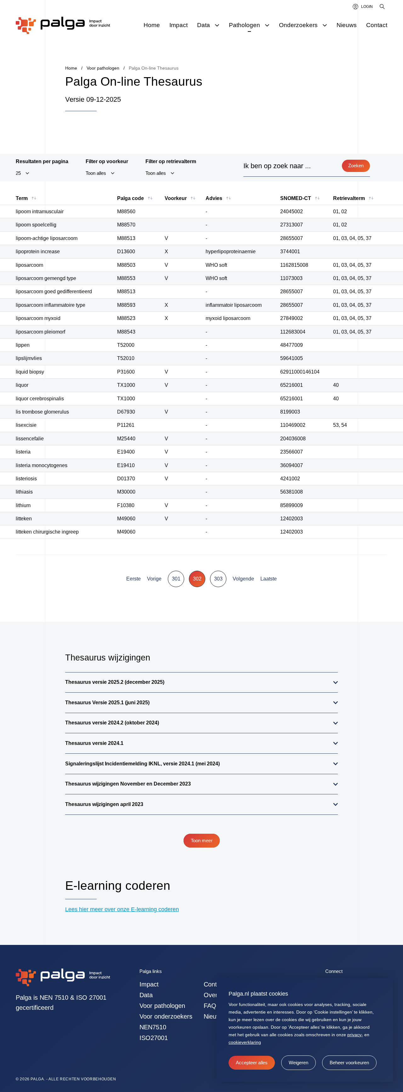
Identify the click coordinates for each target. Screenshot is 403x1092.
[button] (298, 1062)
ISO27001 (153, 1037)
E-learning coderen (117, 885)
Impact (149, 984)
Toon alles (96, 173)
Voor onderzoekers (165, 1016)
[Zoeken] (382, 6)
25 (18, 173)
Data (146, 995)
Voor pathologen (162, 1005)
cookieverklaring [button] (245, 1042)
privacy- (355, 1034)
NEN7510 (152, 1027)
